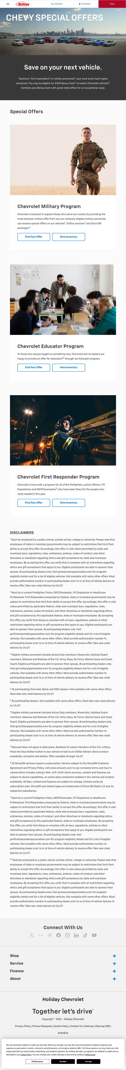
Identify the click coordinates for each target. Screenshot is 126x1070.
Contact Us (76, 1026)
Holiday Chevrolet (74, 1019)
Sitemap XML (102, 1026)
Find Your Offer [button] (33, 237)
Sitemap (89, 1026)
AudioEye (63, 1033)
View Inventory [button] (68, 237)
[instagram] (67, 935)
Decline (63, 1062)
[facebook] (58, 935)
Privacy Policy (23, 1026)
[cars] (40, 935)
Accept (88, 1062)
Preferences (37, 1062)
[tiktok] (85, 935)
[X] (31, 935)
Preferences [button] (90, 1055)
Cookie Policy (61, 1026)
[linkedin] (76, 935)
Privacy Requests (42, 1026)
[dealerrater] (49, 935)
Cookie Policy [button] (26, 1055)
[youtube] (94, 935)
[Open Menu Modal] (8, 4)
